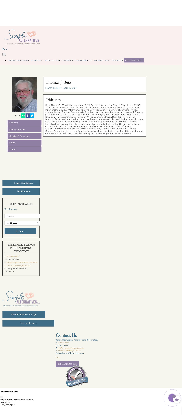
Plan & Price (36, 60)
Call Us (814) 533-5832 (134, 60)
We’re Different (52, 60)
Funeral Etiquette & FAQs (24, 314)
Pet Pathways (96, 60)
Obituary (13, 123)
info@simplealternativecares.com (21, 262)
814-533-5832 (13, 256)
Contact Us (117, 60)
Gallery (12, 143)
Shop (107, 60)
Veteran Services (28, 323)
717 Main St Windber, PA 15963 (17, 266)
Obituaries (68, 60)
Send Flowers (23, 191)
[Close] (4, 54)
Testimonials (81, 60)
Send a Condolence (23, 183)
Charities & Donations (19, 136)
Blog (57, 357)
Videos (12, 149)
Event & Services (17, 129)
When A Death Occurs (19, 60)
